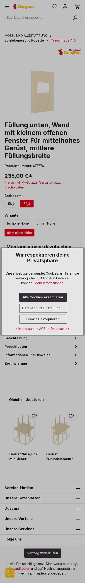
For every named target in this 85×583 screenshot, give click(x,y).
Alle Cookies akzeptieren (43, 297)
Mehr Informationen (48, 283)
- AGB (41, 329)
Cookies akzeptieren (43, 319)
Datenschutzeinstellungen (43, 308)
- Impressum (25, 329)
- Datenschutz (58, 329)
